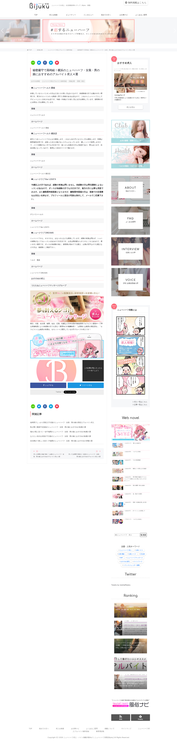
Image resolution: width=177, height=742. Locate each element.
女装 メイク (132, 554)
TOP (35, 15)
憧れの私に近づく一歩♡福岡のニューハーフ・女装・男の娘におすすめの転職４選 (60, 432)
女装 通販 (121, 554)
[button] (88, 42)
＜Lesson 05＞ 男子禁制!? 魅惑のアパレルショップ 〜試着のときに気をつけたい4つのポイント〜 (135, 479)
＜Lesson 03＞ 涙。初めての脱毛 (133, 494)
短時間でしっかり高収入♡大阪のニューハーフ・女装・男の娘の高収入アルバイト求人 (62, 422)
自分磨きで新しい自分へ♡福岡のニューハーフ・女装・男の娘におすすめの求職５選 (61, 441)
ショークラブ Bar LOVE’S (39, 227)
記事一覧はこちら (140, 404)
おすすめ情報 (35, 81)
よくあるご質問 (141, 15)
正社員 (142, 554)
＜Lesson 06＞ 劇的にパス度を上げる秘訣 (135, 468)
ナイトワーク (138, 561)
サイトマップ (126, 729)
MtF (121, 558)
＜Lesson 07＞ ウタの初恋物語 (132, 460)
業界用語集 (100, 731)
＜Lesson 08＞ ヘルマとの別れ (132, 451)
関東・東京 (80, 81)
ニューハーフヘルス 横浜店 (40, 173)
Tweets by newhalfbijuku (120, 585)
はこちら (137, 2)
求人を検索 (53, 15)
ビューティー (71, 15)
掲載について (109, 729)
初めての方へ (106, 15)
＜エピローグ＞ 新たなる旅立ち (132, 443)
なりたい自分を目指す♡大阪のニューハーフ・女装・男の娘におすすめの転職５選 (60, 436)
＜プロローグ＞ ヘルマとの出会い (133, 519)
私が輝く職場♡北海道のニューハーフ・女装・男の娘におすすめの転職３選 (58, 427)
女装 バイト (139, 550)
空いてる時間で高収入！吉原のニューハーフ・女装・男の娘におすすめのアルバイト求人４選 (84, 455)
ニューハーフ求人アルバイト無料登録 (54, 81)
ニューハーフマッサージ (135, 558)
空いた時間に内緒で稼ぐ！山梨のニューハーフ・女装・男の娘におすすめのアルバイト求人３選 (48, 455)
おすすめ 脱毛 (125, 561)
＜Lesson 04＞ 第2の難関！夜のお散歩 (134, 485)
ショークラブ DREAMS (38, 273)
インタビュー (88, 15)
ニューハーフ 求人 (126, 550)
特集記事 (72, 81)
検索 (144, 535)
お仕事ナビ (124, 15)
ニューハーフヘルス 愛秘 (39, 128)
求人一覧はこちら (140, 402)
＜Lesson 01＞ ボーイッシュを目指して (134, 510)
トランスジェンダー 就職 (131, 565)
